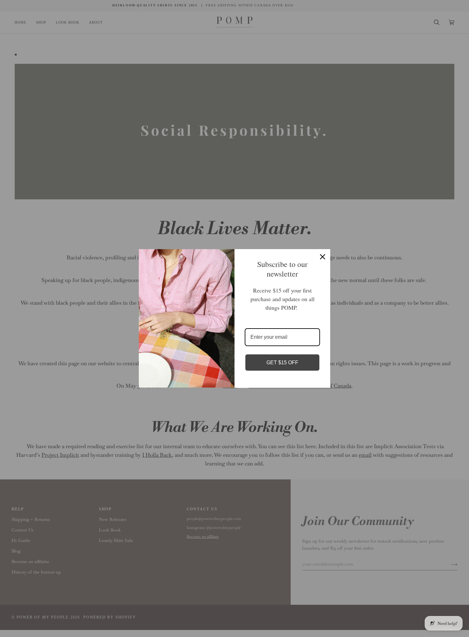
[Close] (322, 256)
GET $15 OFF (282, 362)
